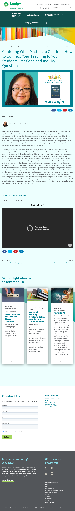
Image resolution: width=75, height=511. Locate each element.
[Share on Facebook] (53, 110)
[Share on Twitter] (59, 110)
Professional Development (52, 482)
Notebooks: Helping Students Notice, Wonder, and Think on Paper (37, 317)
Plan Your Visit (49, 498)
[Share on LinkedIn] (70, 110)
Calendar (47, 496)
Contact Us (48, 4)
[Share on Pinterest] (65, 110)
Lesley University (49, 502)
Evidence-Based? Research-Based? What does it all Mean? (56, 263)
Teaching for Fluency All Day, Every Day (13, 263)
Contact (47, 500)
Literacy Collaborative (51, 492)
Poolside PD (59, 312)
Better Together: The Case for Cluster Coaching (13, 318)
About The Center (49, 488)
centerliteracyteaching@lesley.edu (57, 507)
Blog (46, 486)
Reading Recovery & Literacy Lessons (54, 490)
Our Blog (56, 4)
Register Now (36, 205)
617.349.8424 (54, 395)
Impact (46, 484)
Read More (8, 362)
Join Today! (8, 480)
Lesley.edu (40, 4)
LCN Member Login (66, 4)
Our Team (47, 494)
